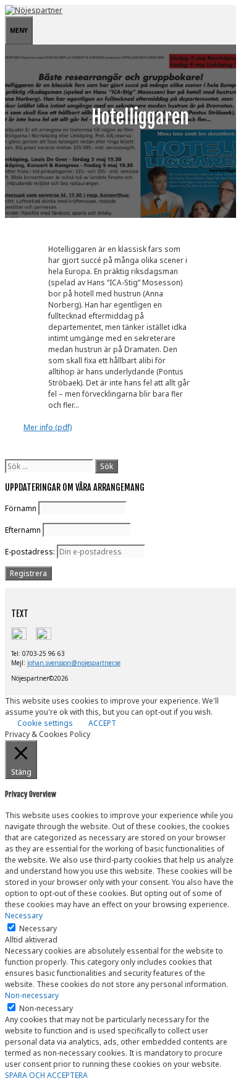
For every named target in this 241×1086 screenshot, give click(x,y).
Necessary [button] (24, 915)
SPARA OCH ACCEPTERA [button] (46, 1075)
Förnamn (20, 508)
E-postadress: (31, 551)
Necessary (38, 928)
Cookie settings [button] (45, 723)
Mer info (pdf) (47, 427)
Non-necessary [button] (32, 995)
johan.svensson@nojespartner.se (73, 662)
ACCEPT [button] (102, 723)
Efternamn (23, 530)
